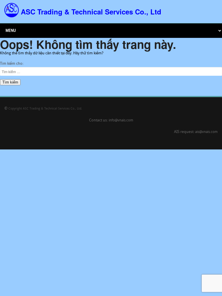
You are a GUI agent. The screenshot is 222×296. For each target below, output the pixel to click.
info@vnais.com (121, 120)
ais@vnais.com (206, 132)
